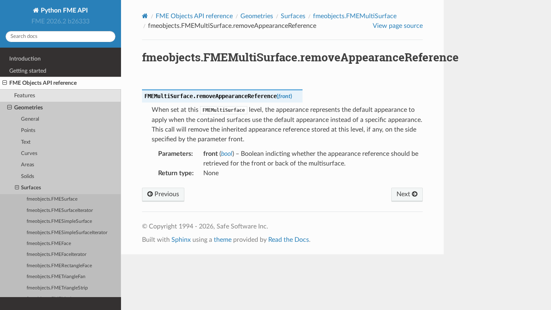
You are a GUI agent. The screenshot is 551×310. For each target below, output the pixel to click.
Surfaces (31, 188)
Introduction (25, 59)
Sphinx (181, 240)
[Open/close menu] (4, 83)
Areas (27, 165)
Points (28, 130)
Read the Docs (288, 240)
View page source (398, 26)
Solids (27, 176)
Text (26, 142)
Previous (166, 194)
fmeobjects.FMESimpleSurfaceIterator (67, 232)
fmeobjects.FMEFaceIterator (56, 254)
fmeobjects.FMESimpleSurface (59, 221)
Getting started (27, 71)
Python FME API (63, 10)
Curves (29, 153)
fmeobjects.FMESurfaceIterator (60, 210)
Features (24, 95)
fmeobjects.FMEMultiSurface (355, 16)
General (30, 119)
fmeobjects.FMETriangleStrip (57, 288)
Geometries (28, 108)
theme (223, 240)
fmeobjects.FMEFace (49, 243)
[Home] (145, 16)
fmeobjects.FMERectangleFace (59, 266)
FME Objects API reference (43, 83)
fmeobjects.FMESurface (52, 199)
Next (404, 194)
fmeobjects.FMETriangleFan (56, 276)
